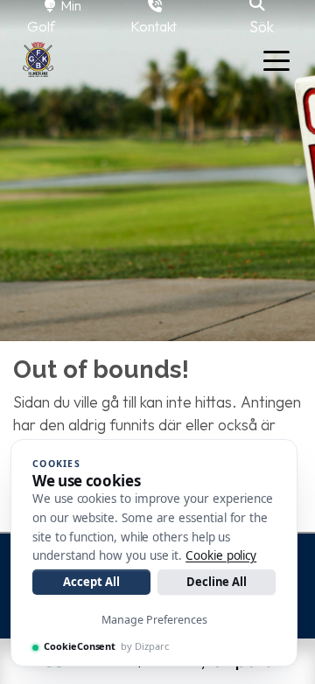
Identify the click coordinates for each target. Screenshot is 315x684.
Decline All (216, 582)
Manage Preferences (154, 619)
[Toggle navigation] (276, 59)
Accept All (91, 582)
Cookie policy (221, 555)
